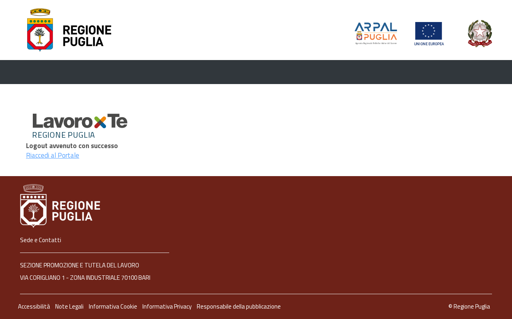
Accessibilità (34, 306)
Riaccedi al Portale (52, 155)
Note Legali (70, 306)
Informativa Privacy (167, 306)
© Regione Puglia (469, 306)
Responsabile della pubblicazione (239, 306)
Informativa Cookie (113, 306)
